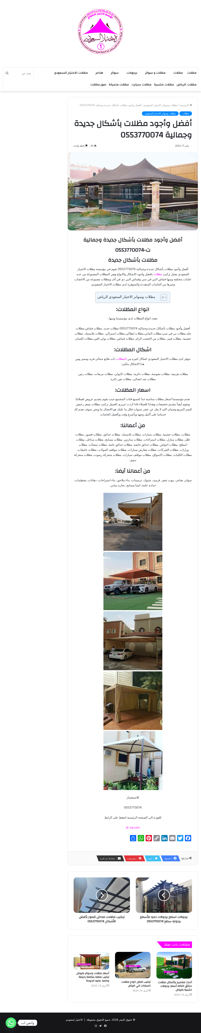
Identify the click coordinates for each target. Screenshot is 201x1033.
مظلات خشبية (164, 85)
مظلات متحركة (119, 85)
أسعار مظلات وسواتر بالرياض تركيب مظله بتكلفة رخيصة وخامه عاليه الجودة (92, 977)
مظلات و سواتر (155, 73)
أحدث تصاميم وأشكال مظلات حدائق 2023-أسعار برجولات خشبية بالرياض (175, 986)
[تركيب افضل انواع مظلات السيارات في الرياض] (133, 965)
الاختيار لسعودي (74, 1019)
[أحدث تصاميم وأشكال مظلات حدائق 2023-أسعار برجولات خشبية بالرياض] (174, 965)
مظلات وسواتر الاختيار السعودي (160, 105)
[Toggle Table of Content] (161, 297)
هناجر (99, 73)
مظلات (191, 73)
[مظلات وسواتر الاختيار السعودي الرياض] (100, 31)
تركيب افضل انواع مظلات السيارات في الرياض (136, 983)
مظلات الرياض (186, 85)
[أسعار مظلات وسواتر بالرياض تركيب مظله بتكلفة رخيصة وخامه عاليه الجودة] (91, 961)
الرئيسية (185, 105)
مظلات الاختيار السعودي (71, 73)
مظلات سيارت (141, 85)
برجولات (132, 73)
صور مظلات (98, 85)
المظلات (121, 359)
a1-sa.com (133, 827)
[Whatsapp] (11, 1022)
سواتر (115, 73)
